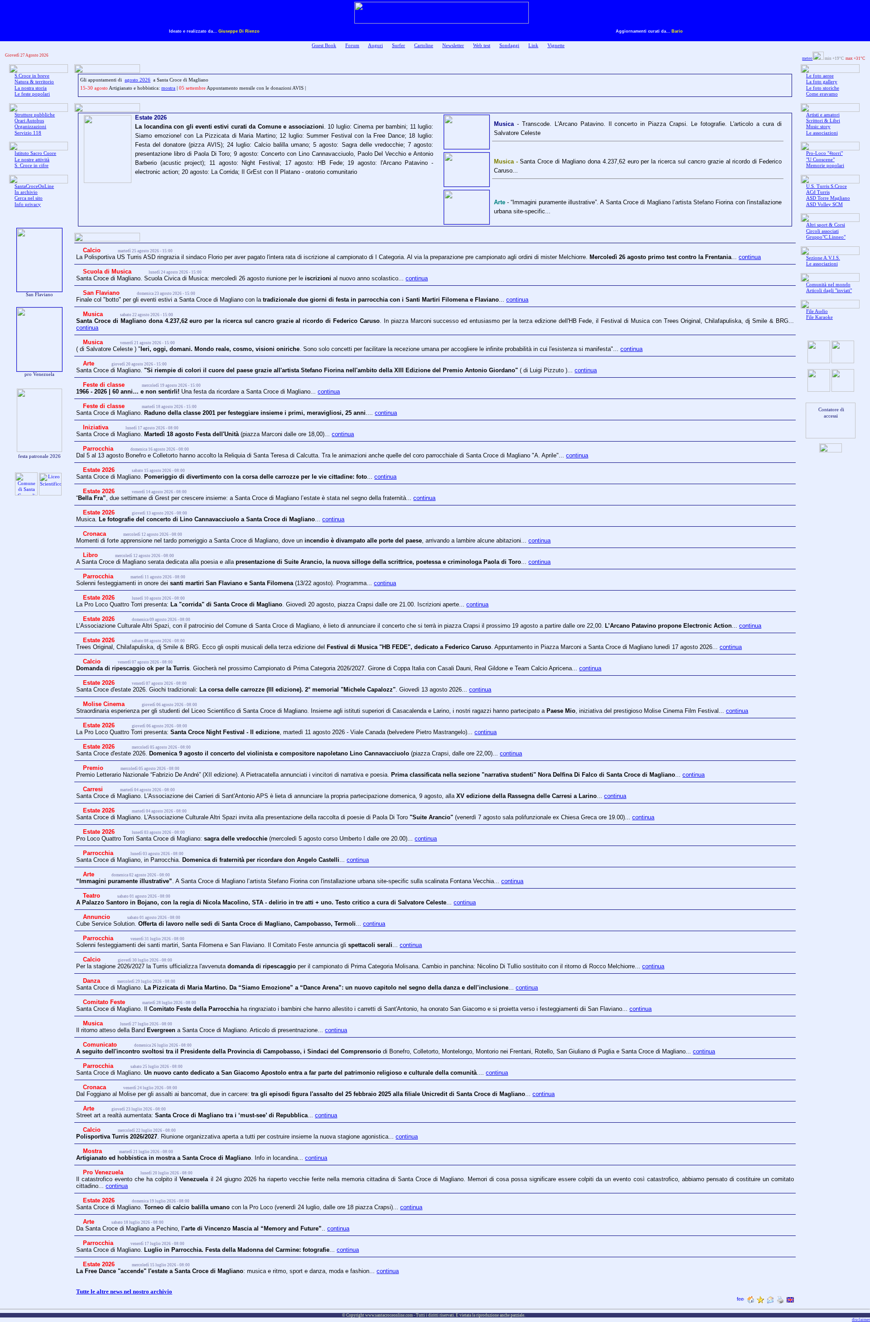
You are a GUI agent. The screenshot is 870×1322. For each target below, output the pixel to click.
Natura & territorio (34, 81)
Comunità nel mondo (828, 284)
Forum (352, 45)
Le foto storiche (822, 88)
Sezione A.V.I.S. (823, 257)
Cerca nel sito (28, 198)
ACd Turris (818, 192)
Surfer (398, 45)
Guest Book (324, 45)
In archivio (26, 192)
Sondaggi (509, 45)
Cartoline (423, 45)
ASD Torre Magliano (828, 198)
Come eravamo (822, 93)
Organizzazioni (30, 126)
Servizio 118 (27, 132)
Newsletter (453, 45)
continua (750, 257)
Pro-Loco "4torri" (824, 153)
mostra (168, 88)
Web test (481, 45)
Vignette (556, 45)
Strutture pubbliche (34, 114)
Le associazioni (822, 132)
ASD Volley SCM (824, 204)
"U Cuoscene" (820, 159)
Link (533, 45)
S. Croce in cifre (31, 165)
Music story (818, 126)
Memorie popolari (825, 165)
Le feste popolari (32, 93)
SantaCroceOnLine (34, 186)
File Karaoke (819, 317)
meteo (807, 58)
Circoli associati (822, 231)
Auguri (375, 45)
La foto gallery (821, 81)
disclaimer (861, 1319)
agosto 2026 (137, 79)
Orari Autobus (29, 120)
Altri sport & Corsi (825, 224)
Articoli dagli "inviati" (829, 290)
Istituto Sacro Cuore (35, 153)
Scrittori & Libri (823, 120)
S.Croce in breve (31, 75)
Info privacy (27, 204)
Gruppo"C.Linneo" (826, 237)
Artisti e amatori (823, 114)
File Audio (817, 311)
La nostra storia (30, 88)
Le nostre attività (31, 159)
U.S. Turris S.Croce (826, 186)
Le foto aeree (820, 75)
